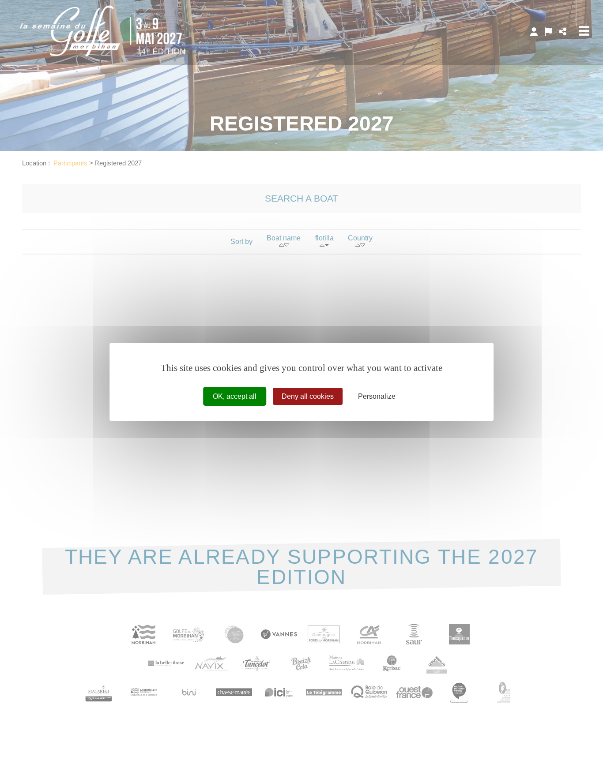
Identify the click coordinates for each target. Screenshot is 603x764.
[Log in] (534, 32)
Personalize (377, 396)
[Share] (562, 32)
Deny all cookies (308, 396)
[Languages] (548, 32)
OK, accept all (234, 396)
